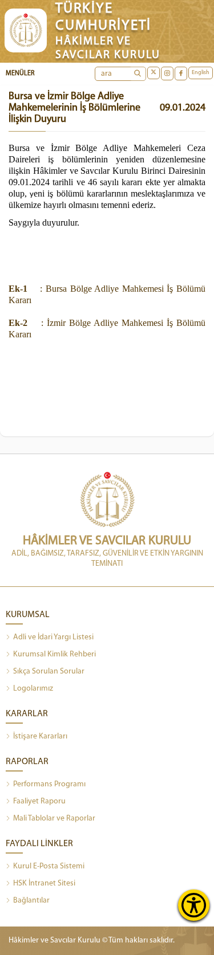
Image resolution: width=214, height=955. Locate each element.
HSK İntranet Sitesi (44, 883)
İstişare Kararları (40, 736)
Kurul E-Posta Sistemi (48, 866)
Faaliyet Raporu (39, 801)
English (200, 73)
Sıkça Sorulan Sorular (48, 671)
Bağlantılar (31, 900)
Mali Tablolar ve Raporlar (54, 818)
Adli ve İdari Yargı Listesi (53, 637)
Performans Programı (49, 784)
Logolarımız (33, 688)
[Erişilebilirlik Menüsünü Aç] (193, 905)
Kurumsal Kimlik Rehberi (54, 654)
